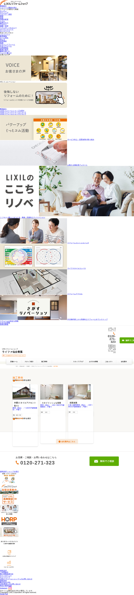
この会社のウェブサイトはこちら (15, 355)
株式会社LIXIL (5, 582)
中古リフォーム (6, 46)
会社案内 (124, 361)
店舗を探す (22, 366)
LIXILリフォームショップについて (13, 112)
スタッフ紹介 (29, 361)
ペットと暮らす (6, 53)
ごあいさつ (108, 361)
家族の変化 (4, 49)
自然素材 (3, 41)
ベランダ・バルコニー (8, 28)
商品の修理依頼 (6, 586)
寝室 (1, 16)
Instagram (3, 588)
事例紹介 (3, 6)
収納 (1, 43)
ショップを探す (13, 471)
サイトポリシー (6, 576)
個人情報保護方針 (6, 574)
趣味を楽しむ (5, 51)
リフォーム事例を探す (8, 7)
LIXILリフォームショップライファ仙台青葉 (41, 366)
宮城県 (28, 366)
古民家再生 (4, 48)
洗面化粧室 (4, 19)
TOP (17, 366)
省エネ (2, 39)
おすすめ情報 (5, 323)
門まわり (3, 24)
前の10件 (19, 380)
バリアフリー (5, 34)
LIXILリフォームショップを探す (12, 111)
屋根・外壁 (4, 26)
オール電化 (4, 38)
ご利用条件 (4, 572)
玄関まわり (4, 23)
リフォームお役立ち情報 (9, 321)
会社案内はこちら (68, 441)
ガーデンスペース (6, 29)
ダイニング (4, 13)
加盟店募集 (4, 324)
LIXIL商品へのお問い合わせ (10, 584)
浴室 (1, 18)
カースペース (5, 31)
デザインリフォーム (7, 44)
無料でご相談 (104, 461)
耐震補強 (3, 36)
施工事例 (44, 361)
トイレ (2, 21)
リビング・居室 (6, 14)
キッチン (3, 11)
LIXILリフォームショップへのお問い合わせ (16, 579)
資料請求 (3, 471)
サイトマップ (5, 577)
